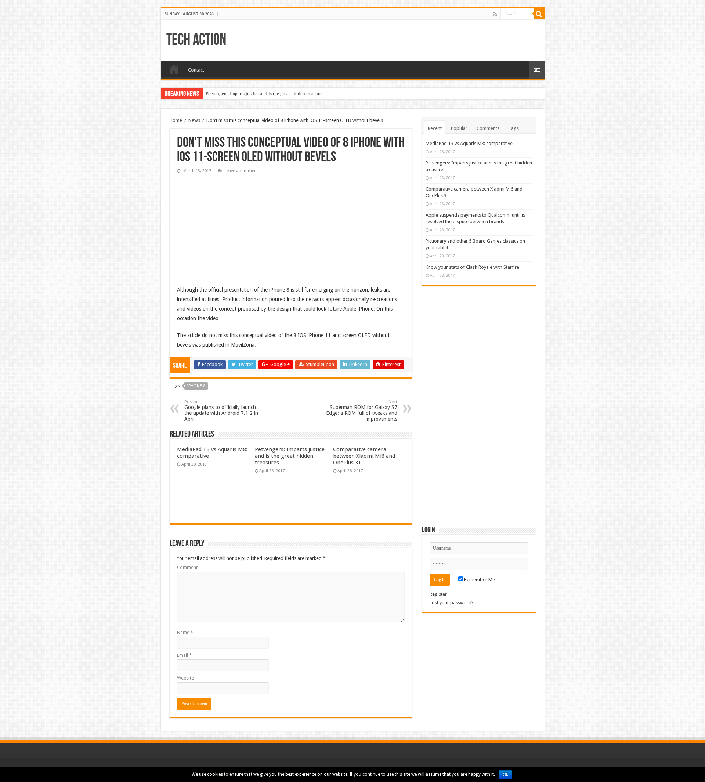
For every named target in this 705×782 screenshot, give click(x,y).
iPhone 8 (196, 386)
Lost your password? (452, 602)
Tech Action (196, 40)
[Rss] (495, 14)
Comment (187, 567)
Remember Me (479, 579)
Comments (488, 128)
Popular (459, 128)
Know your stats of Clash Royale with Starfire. (473, 267)
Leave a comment (241, 171)
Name (185, 632)
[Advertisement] (232, 225)
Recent (435, 128)
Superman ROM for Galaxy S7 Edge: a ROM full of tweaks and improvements (361, 410)
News (194, 120)
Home (174, 69)
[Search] (539, 13)
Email (184, 655)
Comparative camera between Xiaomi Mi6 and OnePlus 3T (364, 456)
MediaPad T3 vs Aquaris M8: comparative (469, 143)
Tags (514, 128)
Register (438, 594)
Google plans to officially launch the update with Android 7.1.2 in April (221, 410)
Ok (505, 774)
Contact (196, 70)
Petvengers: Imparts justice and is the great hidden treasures (264, 93)
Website (185, 678)
